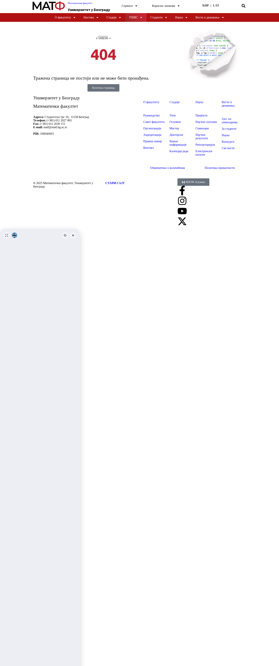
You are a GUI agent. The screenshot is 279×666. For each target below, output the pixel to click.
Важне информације (178, 143)
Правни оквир (152, 141)
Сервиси (127, 5)
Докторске (176, 134)
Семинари (202, 128)
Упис (133, 17)
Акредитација (152, 134)
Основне (175, 121)
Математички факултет (80, 3)
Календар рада (178, 151)
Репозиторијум (205, 144)
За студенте (229, 128)
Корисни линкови (163, 5)
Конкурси (228, 141)
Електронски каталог (203, 152)
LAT (216, 5)
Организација (152, 128)
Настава (89, 17)
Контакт (148, 147)
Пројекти (201, 115)
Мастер (174, 128)
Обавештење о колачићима (167, 167)
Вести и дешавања (207, 17)
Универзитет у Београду (89, 10)
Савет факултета (154, 121)
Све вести (228, 148)
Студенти (156, 17)
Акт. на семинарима (229, 120)
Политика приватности (220, 167)
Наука (179, 17)
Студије (111, 17)
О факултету (63, 17)
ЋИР (205, 5)
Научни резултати (201, 136)
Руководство (151, 115)
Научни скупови (206, 121)
